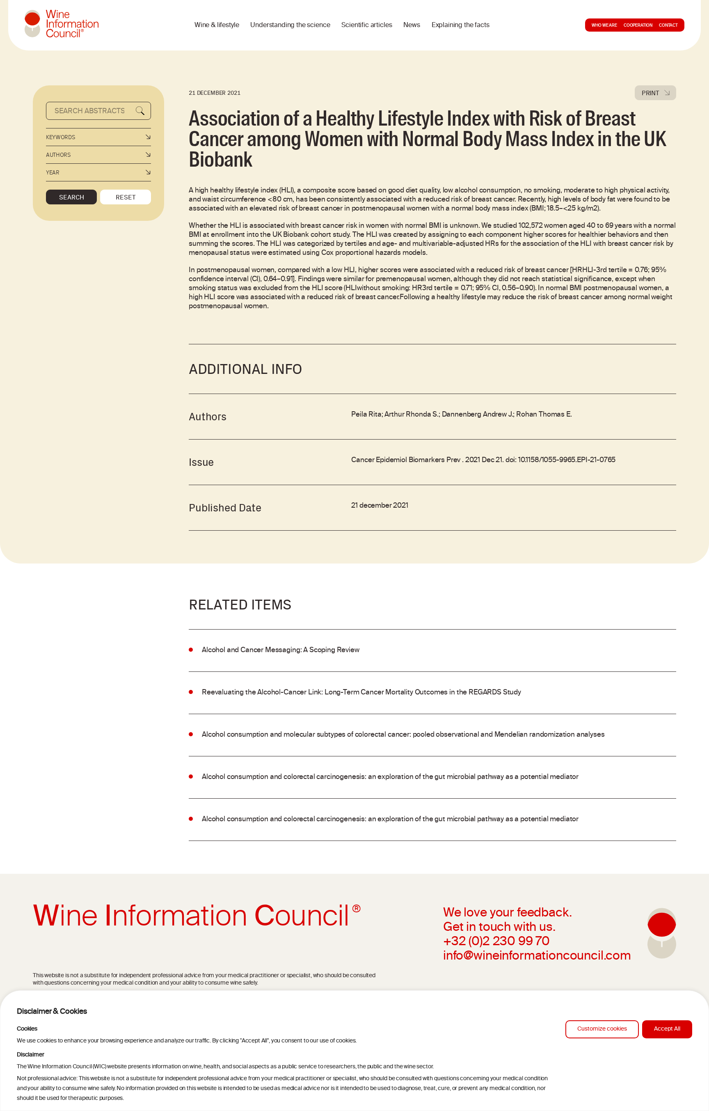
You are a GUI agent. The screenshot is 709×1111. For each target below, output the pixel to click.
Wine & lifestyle (216, 25)
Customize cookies (602, 1029)
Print (650, 92)
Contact (668, 26)
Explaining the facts (460, 25)
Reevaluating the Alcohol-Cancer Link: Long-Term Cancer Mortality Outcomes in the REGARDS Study (361, 693)
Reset (126, 197)
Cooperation (638, 26)
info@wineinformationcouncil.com (537, 957)
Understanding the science (290, 25)
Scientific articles (366, 25)
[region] (354, 1050)
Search (71, 197)
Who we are (604, 26)
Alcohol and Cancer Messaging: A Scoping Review (280, 650)
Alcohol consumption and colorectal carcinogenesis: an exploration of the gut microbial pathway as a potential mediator (390, 777)
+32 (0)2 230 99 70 (496, 942)
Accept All (667, 1029)
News (411, 25)
